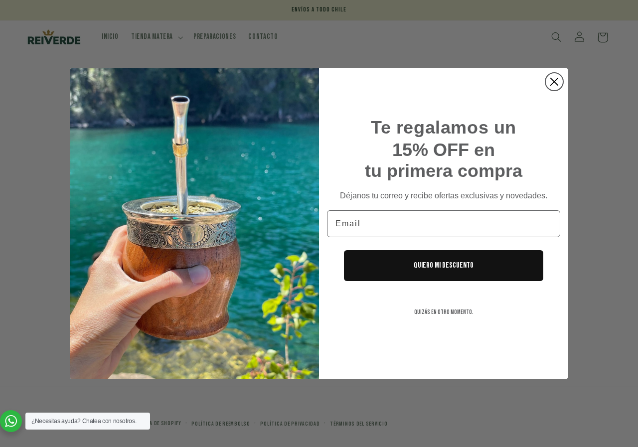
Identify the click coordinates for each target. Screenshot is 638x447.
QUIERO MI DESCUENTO (444, 265)
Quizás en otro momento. (444, 312)
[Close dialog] (554, 82)
